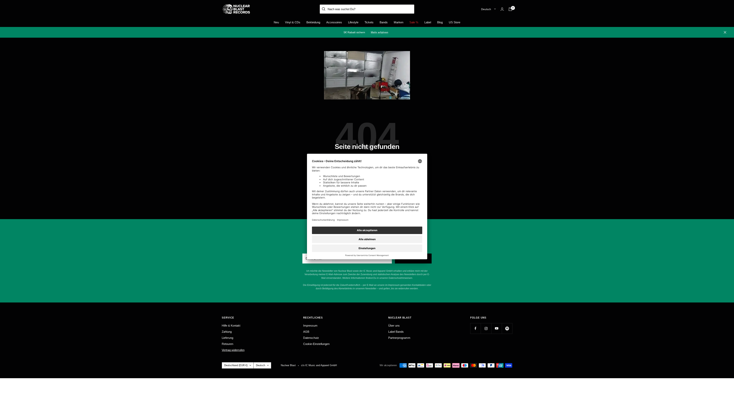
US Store (454, 22)
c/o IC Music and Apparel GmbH (319, 365)
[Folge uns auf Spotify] (507, 328)
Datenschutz (311, 337)
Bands (384, 22)
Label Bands (396, 331)
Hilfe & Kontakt (231, 325)
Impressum (310, 325)
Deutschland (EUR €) (236, 365)
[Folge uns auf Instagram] (486, 328)
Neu (276, 22)
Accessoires (334, 22)
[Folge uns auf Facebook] (475, 328)
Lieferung (227, 337)
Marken (398, 22)
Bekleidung (313, 22)
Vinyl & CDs (292, 22)
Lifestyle (353, 22)
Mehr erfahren (379, 32)
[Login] (502, 9)
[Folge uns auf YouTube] (496, 328)
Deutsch (486, 9)
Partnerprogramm (399, 337)
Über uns (394, 325)
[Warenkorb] (510, 9)
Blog (440, 22)
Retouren (227, 344)
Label (427, 22)
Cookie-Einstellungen (316, 344)
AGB (306, 331)
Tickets (369, 22)
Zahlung (227, 331)
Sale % (413, 22)
